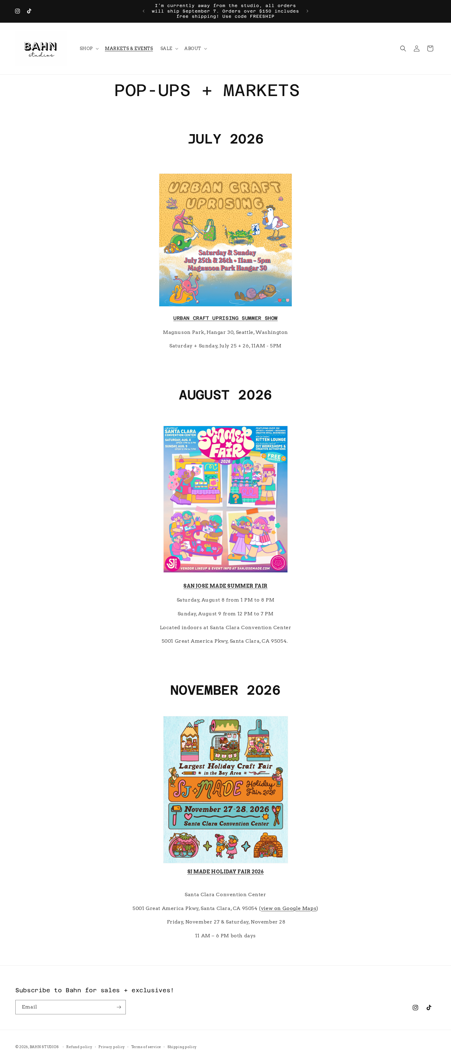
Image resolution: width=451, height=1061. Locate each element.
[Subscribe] (118, 1007)
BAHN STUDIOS (44, 1047)
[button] (88, 48)
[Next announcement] (307, 11)
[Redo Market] (225, 863)
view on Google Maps (288, 908)
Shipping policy (182, 1047)
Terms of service (146, 1047)
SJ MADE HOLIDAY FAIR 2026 (225, 872)
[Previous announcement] (143, 11)
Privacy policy (111, 1047)
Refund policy (79, 1047)
